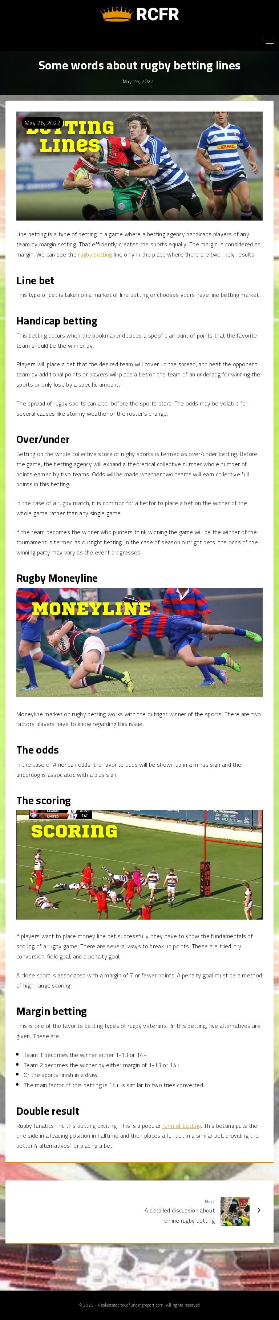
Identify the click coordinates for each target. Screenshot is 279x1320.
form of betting (181, 1125)
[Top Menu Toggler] (268, 40)
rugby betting (95, 254)
